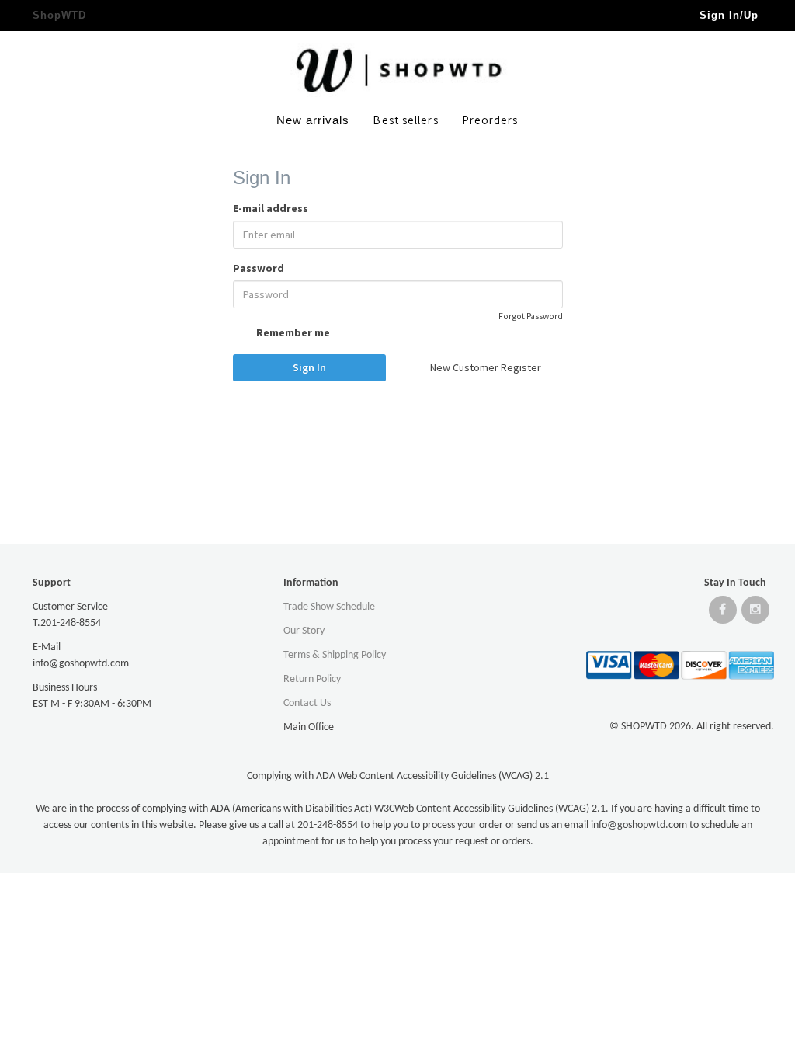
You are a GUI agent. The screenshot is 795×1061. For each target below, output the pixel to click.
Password (258, 268)
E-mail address (270, 208)
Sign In (309, 367)
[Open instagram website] (755, 613)
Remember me (292, 332)
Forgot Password (530, 316)
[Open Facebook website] (722, 613)
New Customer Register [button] (485, 367)
